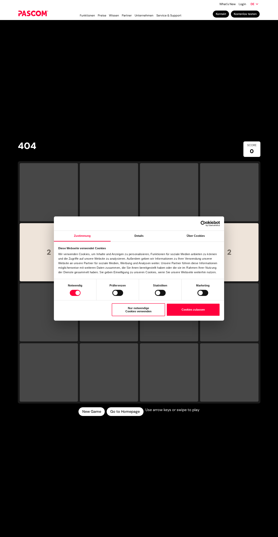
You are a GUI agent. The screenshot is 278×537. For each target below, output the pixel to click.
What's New (227, 4)
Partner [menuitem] (127, 15)
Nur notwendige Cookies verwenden (138, 309)
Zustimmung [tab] (82, 235)
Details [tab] (139, 235)
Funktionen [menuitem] (87, 15)
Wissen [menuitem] (114, 15)
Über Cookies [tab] (196, 235)
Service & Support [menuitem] (168, 15)
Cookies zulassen (193, 309)
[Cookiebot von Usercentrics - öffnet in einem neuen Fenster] (203, 223)
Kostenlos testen (245, 14)
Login (242, 4)
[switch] (117, 293)
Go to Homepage (125, 411)
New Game (91, 411)
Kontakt (221, 14)
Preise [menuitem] (102, 15)
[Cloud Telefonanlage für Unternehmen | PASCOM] (33, 14)
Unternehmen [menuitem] (144, 15)
